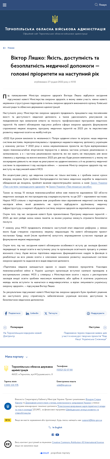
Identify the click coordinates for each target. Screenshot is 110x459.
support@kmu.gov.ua (92, 420)
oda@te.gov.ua (64, 385)
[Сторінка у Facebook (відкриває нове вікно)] (53, 434)
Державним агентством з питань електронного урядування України (58, 403)
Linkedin (34, 313)
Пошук (103, 5)
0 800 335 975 (11, 385)
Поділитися (14, 313)
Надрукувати (97, 313)
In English (57, 427)
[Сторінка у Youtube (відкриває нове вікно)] (57, 434)
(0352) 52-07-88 (65, 370)
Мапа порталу (14, 356)
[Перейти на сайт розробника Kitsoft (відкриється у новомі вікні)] (44, 453)
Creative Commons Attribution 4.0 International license (78, 442)
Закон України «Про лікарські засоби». (70, 187)
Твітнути (52, 313)
